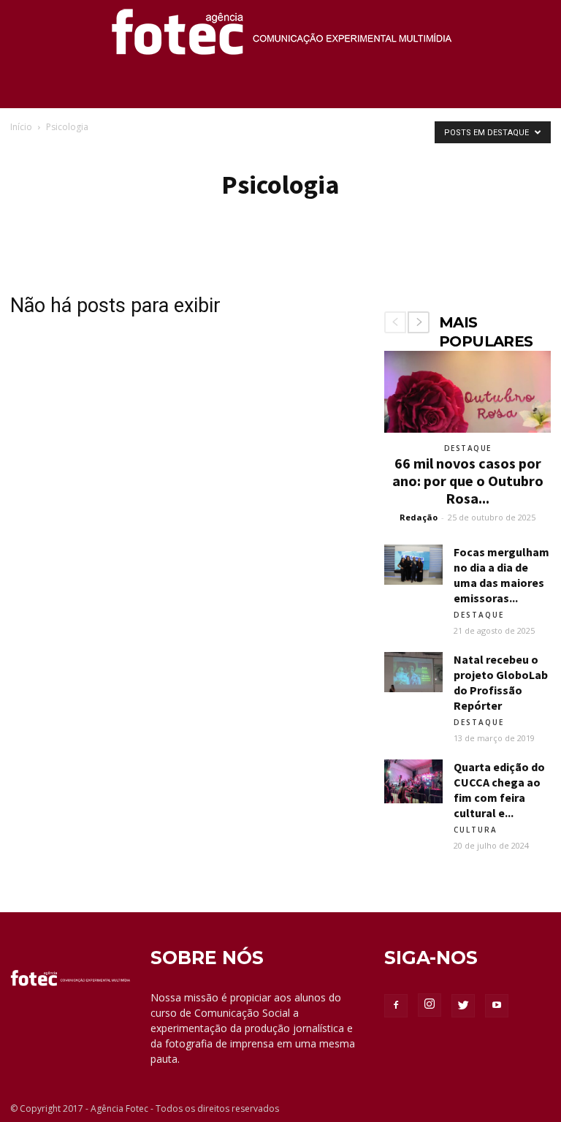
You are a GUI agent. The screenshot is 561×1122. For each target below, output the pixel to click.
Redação (419, 517)
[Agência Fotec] (280, 37)
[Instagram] (429, 1005)
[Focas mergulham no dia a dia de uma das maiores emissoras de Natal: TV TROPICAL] (413, 565)
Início (21, 127)
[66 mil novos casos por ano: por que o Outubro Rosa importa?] (467, 392)
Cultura (475, 830)
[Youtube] (496, 1005)
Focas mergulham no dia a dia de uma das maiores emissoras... (501, 575)
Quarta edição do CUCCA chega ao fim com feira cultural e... (499, 789)
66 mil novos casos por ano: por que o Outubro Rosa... (467, 480)
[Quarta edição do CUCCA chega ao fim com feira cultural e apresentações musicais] (413, 781)
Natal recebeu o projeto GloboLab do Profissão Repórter (501, 682)
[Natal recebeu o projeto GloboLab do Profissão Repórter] (413, 672)
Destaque (468, 448)
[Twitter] (463, 1005)
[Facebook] (396, 1005)
